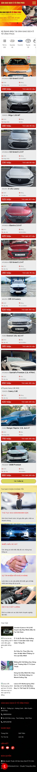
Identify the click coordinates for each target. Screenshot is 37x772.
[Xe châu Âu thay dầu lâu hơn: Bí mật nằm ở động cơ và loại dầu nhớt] (7, 654)
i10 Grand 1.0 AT (13, 78)
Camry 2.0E (10, 391)
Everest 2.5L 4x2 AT (13, 336)
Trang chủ (4, 733)
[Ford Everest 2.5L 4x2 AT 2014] (18, 323)
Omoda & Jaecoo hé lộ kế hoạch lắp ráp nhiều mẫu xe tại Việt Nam (24, 630)
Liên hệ (20, 737)
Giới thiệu (21, 733)
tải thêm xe (18, 481)
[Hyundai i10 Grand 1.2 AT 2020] (18, 250)
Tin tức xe (4, 737)
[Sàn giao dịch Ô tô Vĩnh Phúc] (13, 3)
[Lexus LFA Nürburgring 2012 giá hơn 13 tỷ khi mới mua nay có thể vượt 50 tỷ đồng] (7, 689)
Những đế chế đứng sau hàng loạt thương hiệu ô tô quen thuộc (25, 664)
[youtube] (7, 747)
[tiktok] (12, 747)
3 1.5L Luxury (10, 189)
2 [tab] (19, 23)
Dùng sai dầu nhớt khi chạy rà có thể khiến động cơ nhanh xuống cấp (24, 675)
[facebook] (3, 747)
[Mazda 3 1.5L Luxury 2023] (18, 176)
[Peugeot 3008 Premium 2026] (18, 452)
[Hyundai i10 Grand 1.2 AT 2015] (18, 140)
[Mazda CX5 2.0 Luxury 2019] (18, 287)
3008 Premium (11, 465)
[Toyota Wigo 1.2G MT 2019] (18, 103)
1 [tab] (17, 23)
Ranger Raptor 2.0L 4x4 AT (16, 428)
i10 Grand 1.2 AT (13, 152)
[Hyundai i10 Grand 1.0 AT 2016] (18, 66)
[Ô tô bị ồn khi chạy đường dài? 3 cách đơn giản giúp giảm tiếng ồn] (7, 643)
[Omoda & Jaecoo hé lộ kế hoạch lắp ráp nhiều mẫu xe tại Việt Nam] (7, 631)
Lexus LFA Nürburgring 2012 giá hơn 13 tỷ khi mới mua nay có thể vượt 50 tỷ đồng (24, 686)
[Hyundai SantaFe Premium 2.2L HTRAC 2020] (18, 360)
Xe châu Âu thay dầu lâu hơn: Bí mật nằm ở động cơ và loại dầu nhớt (24, 653)
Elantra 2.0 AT (12, 225)
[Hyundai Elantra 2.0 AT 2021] (18, 213)
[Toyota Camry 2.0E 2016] (18, 388)
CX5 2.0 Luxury (11, 299)
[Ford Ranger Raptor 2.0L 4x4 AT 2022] (18, 416)
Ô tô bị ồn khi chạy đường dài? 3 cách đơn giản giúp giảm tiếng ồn (24, 640)
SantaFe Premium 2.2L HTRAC (18, 372)
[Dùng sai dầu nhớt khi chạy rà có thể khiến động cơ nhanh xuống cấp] (7, 676)
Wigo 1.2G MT (11, 115)
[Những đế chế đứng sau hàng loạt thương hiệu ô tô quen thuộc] (7, 665)
